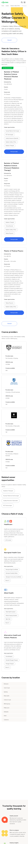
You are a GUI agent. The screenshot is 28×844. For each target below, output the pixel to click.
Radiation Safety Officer (11, 142)
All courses (8, 540)
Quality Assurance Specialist (12, 138)
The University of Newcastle (13, 426)
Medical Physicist (9, 233)
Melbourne (6, 707)
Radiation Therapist (10, 145)
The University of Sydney (12, 358)
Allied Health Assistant (10, 611)
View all (9, 40)
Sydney (6, 692)
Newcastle (6, 695)
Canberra (6, 719)
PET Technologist (9, 134)
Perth (5, 715)
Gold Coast (7, 688)
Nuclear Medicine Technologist (12, 131)
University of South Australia (13, 392)
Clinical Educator (9, 226)
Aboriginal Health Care (12, 552)
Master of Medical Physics (13, 251)
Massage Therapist (10, 663)
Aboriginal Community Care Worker (13, 576)
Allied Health (9, 593)
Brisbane (6, 684)
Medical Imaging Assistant (11, 615)
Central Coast (7, 699)
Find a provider (14, 151)
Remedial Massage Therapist (12, 660)
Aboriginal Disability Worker (12, 573)
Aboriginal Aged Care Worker (12, 569)
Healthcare (8, 524)
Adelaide (6, 711)
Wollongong (7, 703)
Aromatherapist (9, 656)
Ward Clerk (8, 619)
